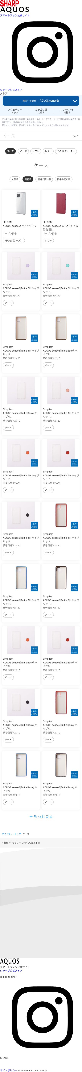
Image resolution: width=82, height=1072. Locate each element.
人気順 (15, 179)
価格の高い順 (44, 179)
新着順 (28, 179)
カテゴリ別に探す (41, 111)
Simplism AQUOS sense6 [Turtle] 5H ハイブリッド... (21, 288)
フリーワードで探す (67, 111)
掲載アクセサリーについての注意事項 (22, 843)
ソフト (35, 151)
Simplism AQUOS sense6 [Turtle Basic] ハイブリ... (60, 350)
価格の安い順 (63, 179)
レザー (48, 151)
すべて (10, 151)
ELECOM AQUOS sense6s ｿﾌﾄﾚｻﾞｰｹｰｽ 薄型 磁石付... (60, 226)
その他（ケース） (66, 151)
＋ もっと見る (41, 816)
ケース (9, 136)
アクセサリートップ (15, 111)
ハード (23, 151)
